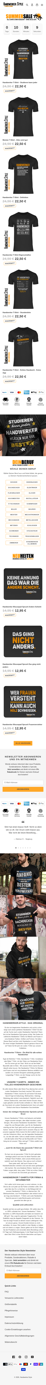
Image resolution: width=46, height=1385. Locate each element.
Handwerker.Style (26, 1377)
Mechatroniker (32, 515)
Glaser (32, 493)
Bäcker (13, 482)
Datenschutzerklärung (14, 1323)
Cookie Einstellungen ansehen (18, 1330)
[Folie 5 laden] (25, 848)
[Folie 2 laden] (18, 848)
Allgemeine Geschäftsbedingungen (19, 1336)
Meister (13, 515)
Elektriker (32, 487)
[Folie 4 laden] (23, 848)
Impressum (9, 1317)
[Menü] (42, 4)
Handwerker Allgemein (32, 543)
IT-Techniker (14, 504)
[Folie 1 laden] (16, 848)
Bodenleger (32, 482)
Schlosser (32, 525)
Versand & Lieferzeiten (14, 1298)
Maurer (32, 509)
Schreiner (14, 531)
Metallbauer (32, 520)
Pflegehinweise (11, 1311)
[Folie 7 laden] (30, 848)
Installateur (32, 498)
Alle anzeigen (23, 743)
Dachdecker (14, 487)
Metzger (14, 525)
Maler (14, 509)
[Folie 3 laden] (20, 848)
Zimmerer (14, 543)
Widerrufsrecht (11, 1342)
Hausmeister (14, 498)
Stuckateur (32, 531)
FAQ (6, 1292)
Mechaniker (13, 520)
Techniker (14, 536)
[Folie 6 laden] (28, 848)
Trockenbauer (32, 536)
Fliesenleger (14, 493)
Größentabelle (11, 1304)
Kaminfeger (32, 504)
